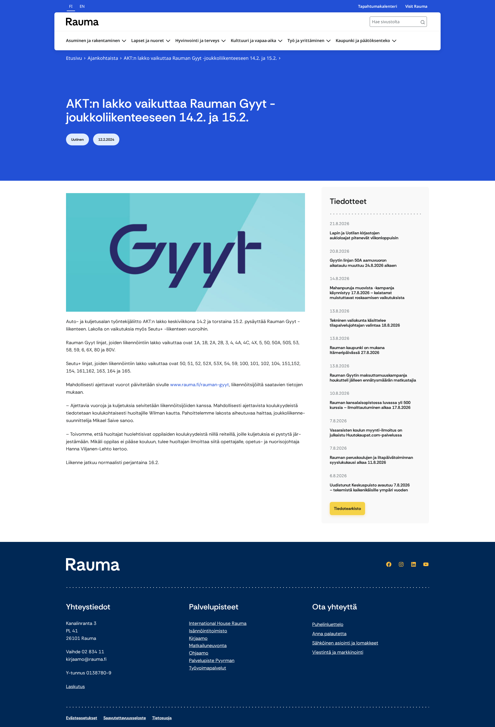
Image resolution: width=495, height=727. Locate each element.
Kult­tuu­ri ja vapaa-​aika (253, 40)
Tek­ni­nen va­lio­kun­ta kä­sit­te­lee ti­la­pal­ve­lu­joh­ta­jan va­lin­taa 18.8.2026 (365, 323)
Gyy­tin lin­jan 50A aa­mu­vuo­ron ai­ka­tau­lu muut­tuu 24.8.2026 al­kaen (363, 263)
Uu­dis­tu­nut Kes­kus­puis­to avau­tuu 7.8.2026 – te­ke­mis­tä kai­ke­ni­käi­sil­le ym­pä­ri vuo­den (370, 487)
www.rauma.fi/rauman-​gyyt (199, 385)
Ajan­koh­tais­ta (103, 58)
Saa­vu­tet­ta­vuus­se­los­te (124, 718)
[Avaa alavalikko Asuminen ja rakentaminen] (124, 40)
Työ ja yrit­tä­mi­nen (305, 40)
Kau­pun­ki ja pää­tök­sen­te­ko (363, 40)
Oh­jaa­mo (198, 653)
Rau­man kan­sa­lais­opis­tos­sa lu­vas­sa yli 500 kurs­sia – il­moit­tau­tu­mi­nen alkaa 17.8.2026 (370, 405)
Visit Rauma (416, 6)
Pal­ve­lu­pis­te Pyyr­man (211, 660)
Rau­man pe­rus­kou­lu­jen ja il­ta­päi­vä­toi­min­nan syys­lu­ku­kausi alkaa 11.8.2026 (371, 460)
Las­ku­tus (75, 686)
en (82, 6)
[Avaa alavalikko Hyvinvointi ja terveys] (223, 40)
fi (70, 6)
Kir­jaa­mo (198, 638)
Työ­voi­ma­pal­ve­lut (207, 668)
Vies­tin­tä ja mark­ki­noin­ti (337, 652)
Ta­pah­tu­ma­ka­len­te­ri (377, 6)
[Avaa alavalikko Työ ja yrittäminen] (328, 40)
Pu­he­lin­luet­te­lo (327, 624)
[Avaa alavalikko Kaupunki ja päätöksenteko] (394, 40)
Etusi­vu (74, 58)
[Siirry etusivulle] (82, 22)
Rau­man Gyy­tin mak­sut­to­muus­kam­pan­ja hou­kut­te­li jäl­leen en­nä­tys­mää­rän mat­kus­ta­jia (373, 378)
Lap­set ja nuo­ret (147, 40)
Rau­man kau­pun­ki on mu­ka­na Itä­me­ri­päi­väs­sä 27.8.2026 (357, 350)
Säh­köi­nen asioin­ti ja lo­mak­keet (345, 643)
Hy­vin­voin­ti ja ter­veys (197, 40)
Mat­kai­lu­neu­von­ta (208, 645)
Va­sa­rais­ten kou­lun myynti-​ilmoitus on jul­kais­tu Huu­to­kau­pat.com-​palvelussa (366, 432)
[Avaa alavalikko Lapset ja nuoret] (168, 40)
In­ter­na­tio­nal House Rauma (217, 623)
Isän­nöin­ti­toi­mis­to (208, 631)
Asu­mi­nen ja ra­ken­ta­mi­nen (93, 40)
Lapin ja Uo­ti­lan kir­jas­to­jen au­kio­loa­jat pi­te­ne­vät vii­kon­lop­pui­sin (364, 235)
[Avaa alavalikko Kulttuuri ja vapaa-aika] (280, 40)
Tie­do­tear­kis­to (347, 508)
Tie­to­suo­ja (162, 718)
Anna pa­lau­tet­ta (329, 634)
